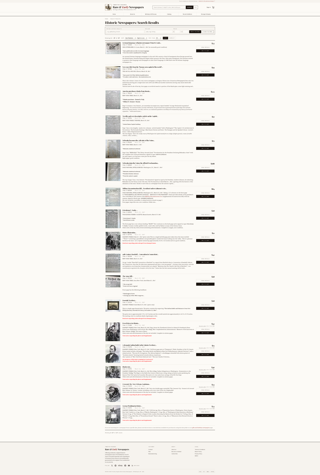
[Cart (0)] (213, 7)
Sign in (209, 7)
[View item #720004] (113, 48)
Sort (122, 38)
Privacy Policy (198, 453)
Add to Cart (205, 50)
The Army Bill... (127, 276)
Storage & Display (205, 14)
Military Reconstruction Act (153, 196)
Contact (150, 449)
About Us (132, 14)
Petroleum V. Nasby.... (130, 210)
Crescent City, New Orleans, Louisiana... (136, 384)
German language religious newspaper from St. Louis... (141, 43)
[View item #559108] (113, 263)
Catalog (169, 14)
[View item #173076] (113, 372)
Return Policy (198, 451)
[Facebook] (125, 465)
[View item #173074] (113, 392)
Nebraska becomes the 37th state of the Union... (138, 140)
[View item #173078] (113, 353)
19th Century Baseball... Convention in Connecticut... (140, 254)
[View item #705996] (113, 124)
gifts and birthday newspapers (201, 427)
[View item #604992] (113, 218)
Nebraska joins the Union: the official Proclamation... (140, 163)
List (165, 38)
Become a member (176, 451)
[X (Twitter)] (112, 465)
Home (114, 14)
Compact (172, 38)
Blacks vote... (126, 367)
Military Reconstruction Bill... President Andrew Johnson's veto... (144, 188)
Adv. (195, 7)
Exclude (147, 28)
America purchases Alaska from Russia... (136, 91)
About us (174, 449)
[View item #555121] (113, 281)
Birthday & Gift (151, 14)
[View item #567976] (113, 241)
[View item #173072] (113, 414)
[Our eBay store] (120, 465)
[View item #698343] (113, 149)
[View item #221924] (113, 306)
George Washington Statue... (132, 406)
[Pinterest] (115, 465)
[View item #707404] (113, 72)
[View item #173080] (113, 331)
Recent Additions (187, 14)
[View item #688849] (113, 171)
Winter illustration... (129, 233)
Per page (152, 38)
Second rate (202, 326)
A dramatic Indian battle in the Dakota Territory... (139, 345)
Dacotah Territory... (129, 300)
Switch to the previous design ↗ (207, 1)
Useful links (175, 453)
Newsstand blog (152, 453)
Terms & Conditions (200, 449)
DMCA (196, 455)
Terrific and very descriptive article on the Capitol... (140, 116)
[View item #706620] (113, 99)
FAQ (149, 451)
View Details (205, 47)
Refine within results (114, 28)
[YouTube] (129, 465)
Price (175, 28)
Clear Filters (207, 31)
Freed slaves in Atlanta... (130, 323)
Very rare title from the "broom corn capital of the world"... (142, 67)
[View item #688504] (113, 197)
